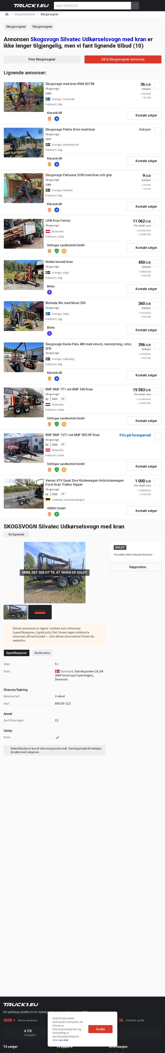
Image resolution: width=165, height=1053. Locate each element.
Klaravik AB (54, 112)
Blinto (51, 286)
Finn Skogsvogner (42, 59)
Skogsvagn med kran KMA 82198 (69, 84)
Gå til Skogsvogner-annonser (123, 59)
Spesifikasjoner (16, 653)
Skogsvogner (16, 27)
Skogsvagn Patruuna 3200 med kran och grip (78, 175)
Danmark (67, 671)
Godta (100, 1029)
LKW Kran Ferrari (57, 221)
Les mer (64, 1040)
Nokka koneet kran (59, 262)
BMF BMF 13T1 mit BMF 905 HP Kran (72, 435)
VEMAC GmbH (56, 508)
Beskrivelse (42, 653)
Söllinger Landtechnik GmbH (66, 245)
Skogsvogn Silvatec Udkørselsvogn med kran (88, 39)
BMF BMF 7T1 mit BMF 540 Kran (69, 389)
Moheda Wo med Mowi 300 (65, 303)
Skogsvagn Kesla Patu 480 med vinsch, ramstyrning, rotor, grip (88, 346)
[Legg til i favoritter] (157, 85)
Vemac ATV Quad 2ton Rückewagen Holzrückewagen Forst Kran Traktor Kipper (84, 482)
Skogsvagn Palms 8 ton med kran (70, 129)
